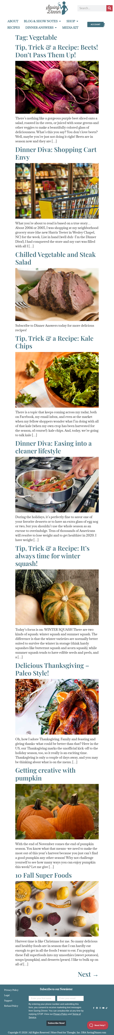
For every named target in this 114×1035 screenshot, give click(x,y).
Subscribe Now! (56, 1023)
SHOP (70, 21)
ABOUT (13, 21)
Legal (6, 995)
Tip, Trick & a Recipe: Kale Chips (54, 342)
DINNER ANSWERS (39, 27)
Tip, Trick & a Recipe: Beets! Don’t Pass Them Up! (56, 51)
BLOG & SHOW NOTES (41, 21)
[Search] (109, 8)
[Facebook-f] (94, 1008)
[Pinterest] (97, 1008)
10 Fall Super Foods (43, 875)
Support (8, 1000)
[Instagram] (100, 1008)
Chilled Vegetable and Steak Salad (55, 258)
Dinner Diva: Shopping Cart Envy (55, 153)
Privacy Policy (11, 990)
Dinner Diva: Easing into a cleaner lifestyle (53, 447)
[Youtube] (103, 1008)
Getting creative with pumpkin (45, 774)
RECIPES (13, 27)
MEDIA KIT (70, 27)
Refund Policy (11, 1005)
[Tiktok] (106, 1008)
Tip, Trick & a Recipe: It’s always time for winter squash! (52, 556)
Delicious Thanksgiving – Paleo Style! (52, 669)
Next (88, 974)
